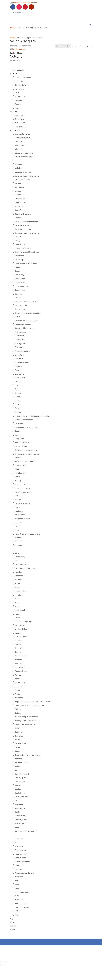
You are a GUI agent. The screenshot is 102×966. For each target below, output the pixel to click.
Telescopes (19, 843)
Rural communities (22, 762)
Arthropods (19, 187)
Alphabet (18, 168)
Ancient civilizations (22, 180)
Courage (18, 298)
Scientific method (22, 774)
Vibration (18, 865)
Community (19, 275)
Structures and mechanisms (26, 831)
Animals (18, 183)
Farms (17, 404)
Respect (18, 740)
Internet (18, 538)
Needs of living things (23, 622)
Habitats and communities (25, 462)
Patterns (18, 664)
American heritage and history (27, 176)
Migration (18, 595)
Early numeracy (21, 332)
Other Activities (21, 656)
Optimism (18, 652)
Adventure (19, 149)
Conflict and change (23, 286)
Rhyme (17, 747)
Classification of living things (26, 263)
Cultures (18, 317)
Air (16, 161)
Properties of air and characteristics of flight (32, 702)
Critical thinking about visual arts (28, 313)
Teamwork (19, 839)
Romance (18, 759)
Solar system (20, 808)
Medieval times (21, 591)
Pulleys (18, 709)
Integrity (18, 530)
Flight (17, 408)
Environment (20, 378)
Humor (17, 496)
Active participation (22, 138)
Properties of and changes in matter (29, 705)
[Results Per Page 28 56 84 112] (51, 70)
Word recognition (22, 907)
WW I (17, 911)
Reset (12, 930)
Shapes (18, 785)
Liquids (17, 561)
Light (17, 553)
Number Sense (21, 637)
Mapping (18, 572)
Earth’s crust (19, 347)
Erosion (17, 382)
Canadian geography (23, 229)
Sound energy (20, 816)
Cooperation (20, 290)
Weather (18, 888)
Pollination (19, 698)
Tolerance (19, 846)
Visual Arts (19, 869)
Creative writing (21, 305)
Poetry (17, 694)
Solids (17, 812)
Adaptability (20, 142)
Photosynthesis (21, 671)
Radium (18, 713)
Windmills (19, 900)
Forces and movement (24, 420)
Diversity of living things (24, 328)
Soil (16, 801)
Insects (17, 526)
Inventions (19, 542)
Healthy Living (20, 465)
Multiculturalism (21, 610)
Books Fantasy (20, 210)
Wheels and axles (22, 892)
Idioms (17, 507)
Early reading (20, 336)
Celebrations (20, 244)
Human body (20, 484)
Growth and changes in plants (27, 454)
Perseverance (20, 667)
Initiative (18, 523)
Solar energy (20, 804)
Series (17, 108)
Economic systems (22, 351)
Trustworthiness (21, 854)
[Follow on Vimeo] (37, 7)
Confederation (20, 283)
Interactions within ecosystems (27, 534)
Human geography (22, 488)
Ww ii (17, 915)
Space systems (21, 820)
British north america (23, 214)
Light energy (20, 557)
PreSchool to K (21, 123)
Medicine (18, 587)
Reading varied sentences (25, 724)
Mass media (19, 576)
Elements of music (22, 363)
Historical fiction (21, 473)
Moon (17, 603)
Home (12, 28)
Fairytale (18, 397)
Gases (17, 431)
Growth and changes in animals (27, 450)
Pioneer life (19, 686)
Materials (18, 580)
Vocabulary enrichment (24, 873)
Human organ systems (24, 492)
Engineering (19, 374)
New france (19, 625)
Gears (17, 435)
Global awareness (22, 442)
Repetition (19, 732)
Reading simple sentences (25, 721)
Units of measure (21, 858)
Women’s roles (20, 904)
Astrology (18, 191)
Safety (17, 766)
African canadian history (24, 157)
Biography (19, 206)
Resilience (19, 736)
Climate (18, 267)
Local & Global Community (26, 568)
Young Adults (20, 100)
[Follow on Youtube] (31, 7)
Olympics (18, 644)
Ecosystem (19, 355)
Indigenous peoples (23, 519)
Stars (17, 827)
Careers (18, 237)
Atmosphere (20, 199)
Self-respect (20, 782)
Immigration (19, 511)
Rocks (17, 751)
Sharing (18, 789)
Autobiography (21, 202)
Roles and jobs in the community (28, 755)
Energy (17, 370)
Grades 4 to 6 (20, 119)
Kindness (18, 545)
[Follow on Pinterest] (25, 7)
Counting (18, 294)
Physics (18, 675)
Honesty (18, 481)
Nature (17, 618)
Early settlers (20, 340)
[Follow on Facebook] (12, 7)
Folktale (18, 412)
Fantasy (18, 401)
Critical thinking (21, 309)
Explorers (18, 389)
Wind (17, 896)
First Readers (20, 81)
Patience (18, 660)
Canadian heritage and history (27, 233)
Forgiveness (19, 423)
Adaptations (19, 145)
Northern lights (21, 629)
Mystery (18, 614)
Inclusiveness (20, 515)
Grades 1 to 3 (20, 115)
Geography (19, 439)
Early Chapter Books (23, 77)
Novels (17, 93)
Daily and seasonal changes (26, 321)
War (16, 881)
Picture (17, 679)
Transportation (20, 850)
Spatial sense (20, 823)
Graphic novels (21, 446)
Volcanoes (19, 877)
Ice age (18, 500)
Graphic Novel (20, 85)
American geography (23, 172)
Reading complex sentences (26, 717)
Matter (17, 583)
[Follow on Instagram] (19, 7)
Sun (16, 835)
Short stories (20, 793)
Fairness (18, 393)
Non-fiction (19, 89)
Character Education (23, 248)
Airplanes (18, 164)
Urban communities (23, 862)
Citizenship (19, 260)
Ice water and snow (23, 503)
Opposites (19, 648)
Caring (17, 241)
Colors (17, 271)
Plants (17, 690)
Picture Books (20, 96)
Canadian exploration (23, 225)
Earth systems (20, 344)
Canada (18, 218)
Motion (17, 606)
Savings (18, 770)
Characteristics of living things (27, 252)
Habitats (18, 458)
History (17, 477)
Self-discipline (20, 778)
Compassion (20, 279)
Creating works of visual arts (26, 302)
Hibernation (19, 469)
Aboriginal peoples (22, 134)
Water (17, 884)
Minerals (18, 599)
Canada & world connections (26, 222)
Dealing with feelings (23, 324)
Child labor (19, 256)
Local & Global (21, 564)
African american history (24, 153)
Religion (18, 728)
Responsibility (20, 743)
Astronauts (19, 195)
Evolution (18, 385)
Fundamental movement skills (27, 427)
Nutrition (18, 641)
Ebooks (18, 104)
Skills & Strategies (22, 797)
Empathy (18, 366)
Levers (17, 549)
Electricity (19, 359)
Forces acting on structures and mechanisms (33, 416)
